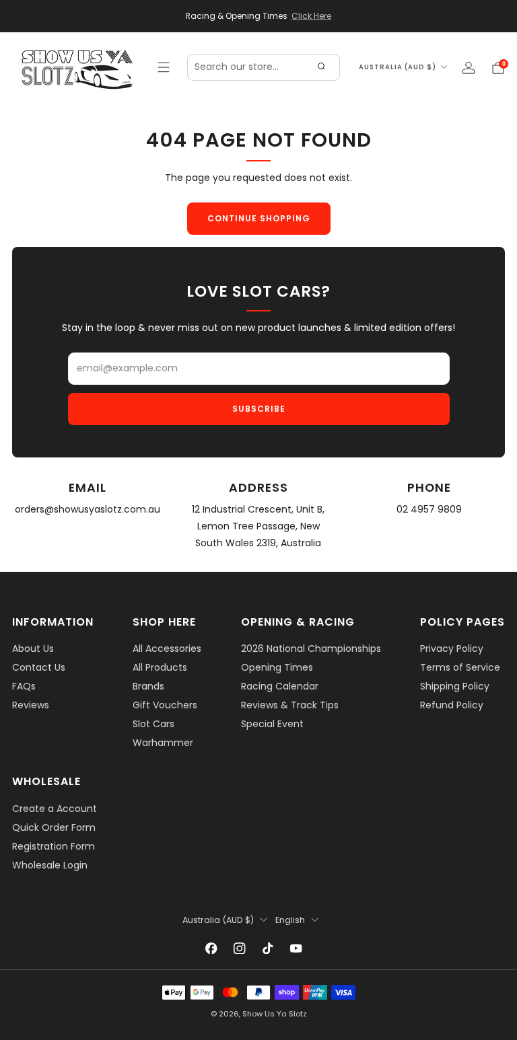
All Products (160, 667)
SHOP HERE (164, 622)
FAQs (24, 686)
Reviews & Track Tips (290, 705)
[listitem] (258, 16)
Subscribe (258, 408)
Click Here (311, 16)
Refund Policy (451, 705)
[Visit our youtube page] (296, 948)
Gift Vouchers (165, 705)
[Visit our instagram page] (240, 948)
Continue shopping (258, 218)
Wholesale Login (50, 865)
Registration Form (53, 846)
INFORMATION (53, 622)
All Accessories (167, 648)
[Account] (468, 68)
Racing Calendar (279, 686)
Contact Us (38, 667)
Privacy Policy (451, 648)
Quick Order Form (54, 827)
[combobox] (263, 67)
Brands (148, 686)
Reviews (30, 705)
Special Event (272, 724)
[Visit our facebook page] (211, 948)
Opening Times (277, 667)
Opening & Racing (298, 622)
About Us (33, 648)
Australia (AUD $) (397, 67)
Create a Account (54, 808)
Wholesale (46, 781)
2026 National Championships (311, 648)
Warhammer (163, 742)
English (290, 920)
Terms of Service (460, 667)
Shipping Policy (454, 686)
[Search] (321, 67)
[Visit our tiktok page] (268, 948)
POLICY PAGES (462, 622)
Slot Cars (153, 724)
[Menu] (163, 67)
